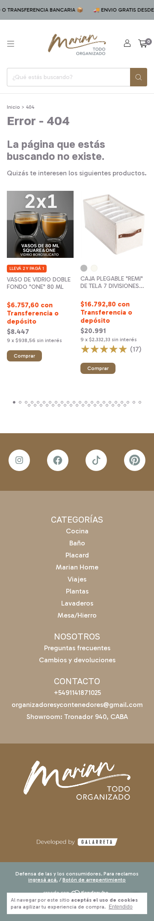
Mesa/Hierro (77, 615)
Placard (77, 555)
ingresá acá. (43, 880)
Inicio (13, 107)
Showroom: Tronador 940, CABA (77, 717)
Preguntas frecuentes (77, 648)
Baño (77, 543)
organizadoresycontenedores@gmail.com (77, 705)
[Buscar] (138, 77)
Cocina (77, 531)
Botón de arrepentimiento (94, 880)
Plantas (77, 591)
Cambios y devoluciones (77, 660)
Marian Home (77, 567)
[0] (142, 44)
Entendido (121, 907)
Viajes (77, 579)
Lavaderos (77, 603)
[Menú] (11, 44)
